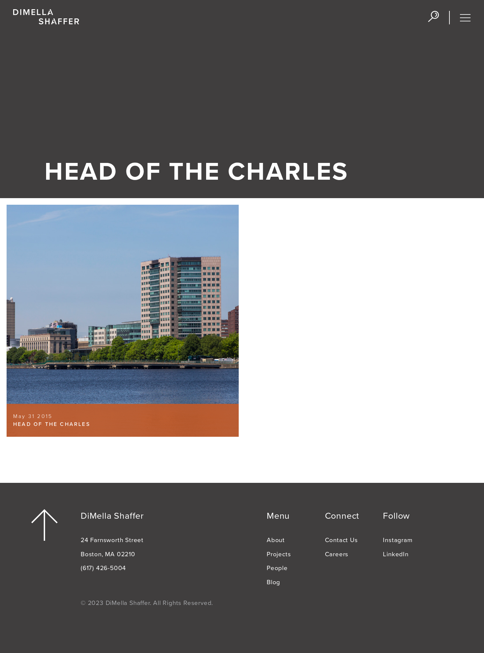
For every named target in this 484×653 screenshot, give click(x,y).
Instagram (397, 540)
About (276, 540)
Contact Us (341, 540)
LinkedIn (395, 554)
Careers (337, 554)
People (277, 568)
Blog (273, 582)
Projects (279, 554)
